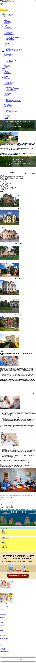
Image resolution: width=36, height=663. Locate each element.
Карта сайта (2, 656)
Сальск (3, 546)
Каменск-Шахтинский (5, 538)
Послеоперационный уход (3, 635)
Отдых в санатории (2, 615)
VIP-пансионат (4, 550)
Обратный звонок (4, 651)
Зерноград (3, 537)
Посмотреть (2, 227)
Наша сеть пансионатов (3, 614)
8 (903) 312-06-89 (4, 8)
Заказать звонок (4, 10)
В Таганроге (1, 628)
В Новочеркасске (2, 625)
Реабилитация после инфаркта (4, 643)
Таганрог (3, 548)
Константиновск (4, 539)
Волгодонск (4, 533)
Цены (0, 612)
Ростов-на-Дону (4, 545)
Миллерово (4, 540)
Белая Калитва (4, 532)
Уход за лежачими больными (4, 638)
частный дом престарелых (6, 154)
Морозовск (3, 541)
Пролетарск (4, 544)
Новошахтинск (4, 543)
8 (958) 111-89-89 (4, 7)
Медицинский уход (2, 609)
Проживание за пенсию (3, 617)
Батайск (3, 531)
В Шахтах (1, 630)
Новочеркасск (4, 542)
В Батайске (1, 622)
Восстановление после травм (4, 641)
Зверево (3, 535)
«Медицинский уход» (8, 497)
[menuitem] (4, 19)
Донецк (3, 534)
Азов (2, 529)
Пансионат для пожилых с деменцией (5, 633)
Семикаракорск (4, 547)
